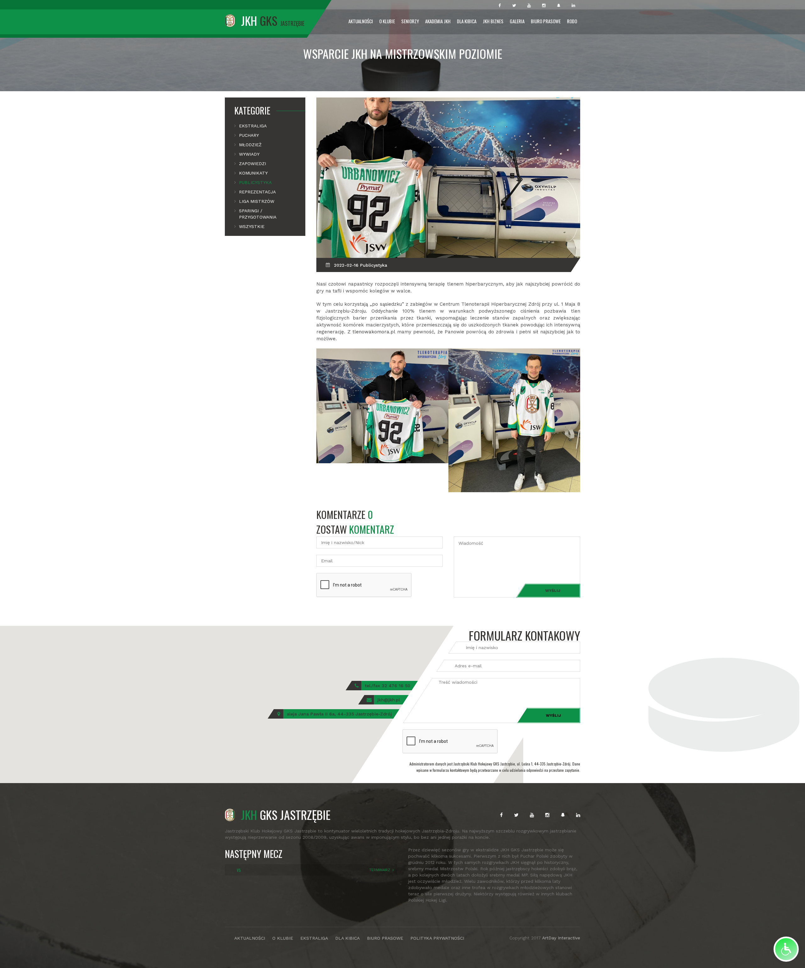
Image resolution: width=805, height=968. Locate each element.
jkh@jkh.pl (388, 699)
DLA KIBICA (347, 938)
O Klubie (387, 21)
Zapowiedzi (252, 163)
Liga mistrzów (256, 201)
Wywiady (249, 154)
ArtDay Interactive (561, 937)
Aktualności (360, 21)
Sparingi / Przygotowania (257, 214)
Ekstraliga (253, 125)
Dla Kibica (466, 21)
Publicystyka (255, 182)
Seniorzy (410, 21)
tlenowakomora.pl (374, 332)
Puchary (249, 135)
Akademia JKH (438, 21)
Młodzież (250, 144)
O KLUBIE (282, 938)
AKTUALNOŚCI (249, 938)
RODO (572, 21)
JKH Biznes (493, 21)
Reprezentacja (257, 191)
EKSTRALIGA (314, 938)
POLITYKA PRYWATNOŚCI (437, 938)
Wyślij (552, 590)
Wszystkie (251, 226)
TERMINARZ (379, 870)
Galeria (517, 21)
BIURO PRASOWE (385, 938)
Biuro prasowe (546, 21)
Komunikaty (253, 172)
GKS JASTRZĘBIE (285, 814)
